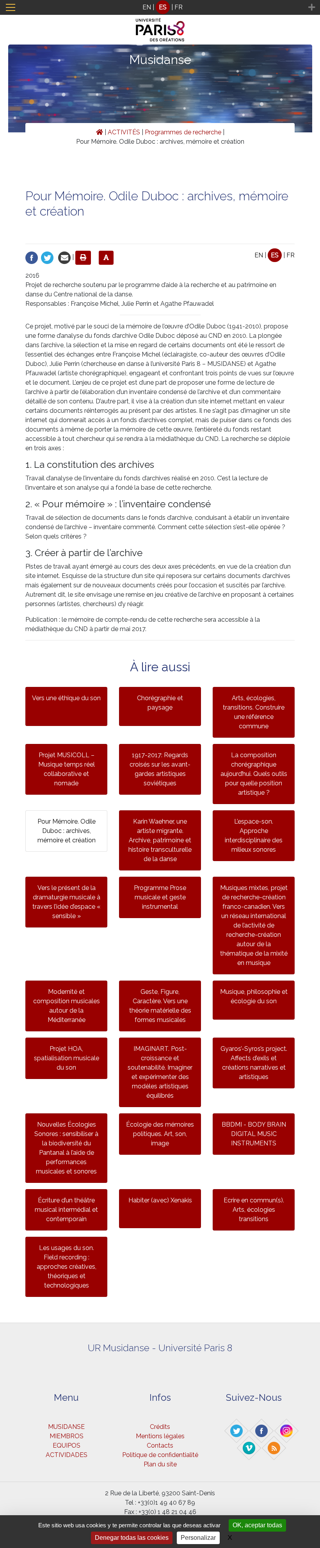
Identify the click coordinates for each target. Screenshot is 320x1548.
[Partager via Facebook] (31, 257)
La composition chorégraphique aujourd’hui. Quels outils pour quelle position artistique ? (253, 773)
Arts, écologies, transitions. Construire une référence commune (253, 712)
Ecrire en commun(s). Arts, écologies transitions (254, 1210)
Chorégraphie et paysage (160, 702)
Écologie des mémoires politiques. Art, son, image (160, 1134)
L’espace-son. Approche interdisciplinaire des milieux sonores (254, 835)
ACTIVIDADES (66, 1455)
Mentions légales (160, 1436)
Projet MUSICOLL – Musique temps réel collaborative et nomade (66, 769)
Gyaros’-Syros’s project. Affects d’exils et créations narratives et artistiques (253, 1063)
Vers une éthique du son (66, 698)
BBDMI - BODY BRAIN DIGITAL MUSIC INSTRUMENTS (254, 1134)
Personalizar (198, 1537)
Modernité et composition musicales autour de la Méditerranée (66, 1006)
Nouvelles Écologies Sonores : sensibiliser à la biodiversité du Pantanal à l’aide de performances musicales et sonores (66, 1148)
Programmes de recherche (183, 132)
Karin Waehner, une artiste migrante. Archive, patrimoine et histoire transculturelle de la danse (160, 840)
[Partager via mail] (64, 257)
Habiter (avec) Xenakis (160, 1200)
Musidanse (160, 59)
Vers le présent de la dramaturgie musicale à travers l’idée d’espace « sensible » (66, 902)
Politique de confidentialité (160, 1455)
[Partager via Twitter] (47, 257)
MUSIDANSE (66, 1426)
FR (178, 7)
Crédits (160, 1426)
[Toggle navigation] (10, 7)
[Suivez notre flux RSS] (274, 1448)
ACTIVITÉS (124, 132)
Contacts (160, 1445)
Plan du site (160, 1464)
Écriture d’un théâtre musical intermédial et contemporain (66, 1210)
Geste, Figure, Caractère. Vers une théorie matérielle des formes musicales (160, 1006)
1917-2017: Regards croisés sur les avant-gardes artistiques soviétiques (160, 769)
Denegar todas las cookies (132, 1537)
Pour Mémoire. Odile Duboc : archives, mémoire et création (66, 831)
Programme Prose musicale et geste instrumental (160, 897)
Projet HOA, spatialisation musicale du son (66, 1058)
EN (146, 7)
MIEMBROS (67, 1436)
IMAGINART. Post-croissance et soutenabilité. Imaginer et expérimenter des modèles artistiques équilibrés (160, 1072)
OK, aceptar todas (257, 1525)
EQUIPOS (66, 1445)
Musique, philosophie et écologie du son (254, 996)
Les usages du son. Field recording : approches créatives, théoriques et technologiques (66, 1266)
